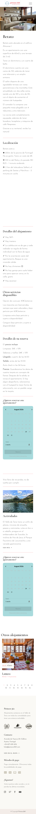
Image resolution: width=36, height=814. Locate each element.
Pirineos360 (22, 811)
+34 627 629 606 (10, 744)
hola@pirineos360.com (12, 747)
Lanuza (6, 673)
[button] (2, 19)
